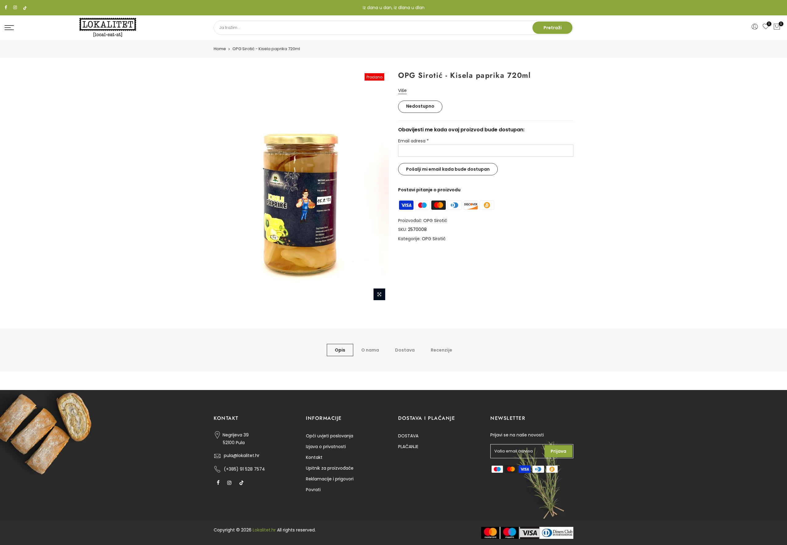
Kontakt (314, 457)
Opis (340, 350)
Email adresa (413, 141)
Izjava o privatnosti (326, 447)
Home (220, 49)
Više (402, 90)
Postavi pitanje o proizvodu (429, 190)
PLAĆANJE (408, 447)
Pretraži (553, 28)
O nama (370, 350)
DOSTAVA (408, 436)
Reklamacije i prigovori (330, 479)
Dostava (405, 350)
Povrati (313, 490)
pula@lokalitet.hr (241, 455)
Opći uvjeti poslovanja (329, 436)
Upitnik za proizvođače (330, 468)
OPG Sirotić (435, 220)
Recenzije (441, 350)
